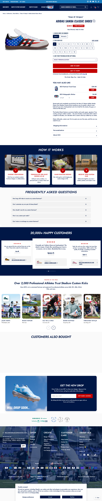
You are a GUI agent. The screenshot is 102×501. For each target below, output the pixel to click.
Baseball (32, 437)
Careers (81, 444)
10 (60, 48)
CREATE (48, 432)
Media (81, 442)
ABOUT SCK (85, 432)
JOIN (23, 446)
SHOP (33, 432)
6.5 (68, 44)
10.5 (65, 48)
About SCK (75, 135)
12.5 (87, 48)
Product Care (65, 447)
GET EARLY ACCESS (84, 396)
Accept (50, 497)
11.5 (76, 48)
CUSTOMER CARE (66, 434)
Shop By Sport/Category (18, 7)
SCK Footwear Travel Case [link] (68, 87)
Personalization (75, 130)
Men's (56, 36)
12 (81, 48)
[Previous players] (48, 328)
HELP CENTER (6, 1)
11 (71, 48)
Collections (9, 13)
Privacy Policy (35, 493)
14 (55, 52)
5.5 (59, 44)
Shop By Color (33, 7)
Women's (63, 36)
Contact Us (64, 442)
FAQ (62, 444)
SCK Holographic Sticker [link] (67, 94)
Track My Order (65, 450)
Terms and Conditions (68, 402)
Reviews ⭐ (82, 447)
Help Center (64, 439)
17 (69, 52)
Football (32, 439)
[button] (95, 7)
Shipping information (75, 126)
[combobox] (74, 7)
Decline (72, 497)
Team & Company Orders (49, 440)
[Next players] (53, 328)
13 (92, 48)
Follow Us (82, 451)
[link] (56, 88)
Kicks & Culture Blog (85, 439)
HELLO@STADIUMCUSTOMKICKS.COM (16, 433)
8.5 (87, 44)
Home (4, 13)
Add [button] (92, 90)
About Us (82, 437)
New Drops (6, 7)
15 (60, 52)
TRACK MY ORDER (14, 1)
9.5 (55, 48)
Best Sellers (16, 13)
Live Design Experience (50, 450)
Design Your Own (46, 7)
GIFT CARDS (22, 1)
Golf (31, 442)
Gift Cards (47, 448)
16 (64, 52)
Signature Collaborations (48, 444)
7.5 (78, 44)
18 (74, 52)
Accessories (33, 447)
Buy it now (75, 71)
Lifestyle (32, 444)
